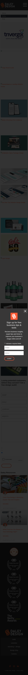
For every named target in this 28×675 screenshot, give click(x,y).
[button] (25, 311)
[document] (14, 337)
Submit (9, 358)
